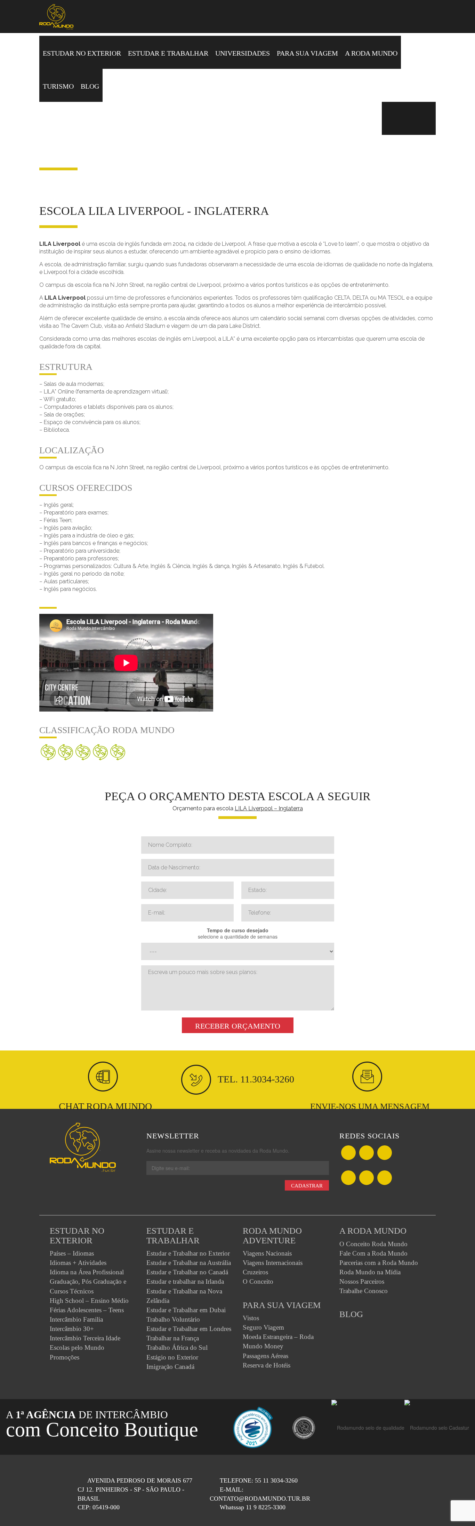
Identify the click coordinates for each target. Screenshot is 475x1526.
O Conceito (258, 1281)
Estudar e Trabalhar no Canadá (187, 1272)
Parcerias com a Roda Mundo (378, 1262)
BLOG (90, 86)
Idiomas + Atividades (78, 1262)
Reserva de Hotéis (266, 1365)
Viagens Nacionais (267, 1253)
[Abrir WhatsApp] (457, 1508)
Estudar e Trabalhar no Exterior (188, 1253)
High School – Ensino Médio (89, 1300)
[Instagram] (348, 1178)
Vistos (251, 1318)
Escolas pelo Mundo (77, 1347)
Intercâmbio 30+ (72, 1328)
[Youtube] (384, 1178)
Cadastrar (307, 1185)
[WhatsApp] (384, 1153)
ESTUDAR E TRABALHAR (168, 53)
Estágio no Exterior (172, 1357)
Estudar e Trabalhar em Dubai (186, 1310)
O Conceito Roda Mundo (373, 1244)
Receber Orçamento (237, 1026)
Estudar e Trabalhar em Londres (188, 1328)
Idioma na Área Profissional (87, 1272)
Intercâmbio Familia (76, 1319)
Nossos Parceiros (361, 1281)
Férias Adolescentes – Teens (87, 1310)
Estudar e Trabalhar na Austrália (188, 1262)
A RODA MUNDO (371, 53)
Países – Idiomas (72, 1253)
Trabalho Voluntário (173, 1319)
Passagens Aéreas (265, 1355)
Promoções (64, 1357)
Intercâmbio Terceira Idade (85, 1338)
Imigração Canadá (170, 1366)
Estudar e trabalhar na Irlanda (185, 1281)
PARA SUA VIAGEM (307, 53)
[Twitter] (366, 1153)
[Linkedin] (366, 1178)
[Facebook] (348, 1153)
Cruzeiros (255, 1272)
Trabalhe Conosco (363, 1290)
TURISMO (58, 86)
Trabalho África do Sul (177, 1347)
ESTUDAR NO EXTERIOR (82, 53)
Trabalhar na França (172, 1338)
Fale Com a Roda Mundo (373, 1253)
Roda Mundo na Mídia (370, 1272)
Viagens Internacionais (273, 1262)
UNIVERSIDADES (242, 53)
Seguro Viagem (263, 1327)
